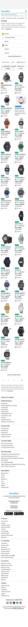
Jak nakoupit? (4, 543)
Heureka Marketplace (6, 569)
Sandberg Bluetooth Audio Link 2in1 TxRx (10, 454)
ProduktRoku (4, 589)
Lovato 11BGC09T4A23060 (7, 462)
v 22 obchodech (4, 183)
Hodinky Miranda (5, 428)
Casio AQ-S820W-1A (5, 339)
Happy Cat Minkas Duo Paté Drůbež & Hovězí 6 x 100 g (13, 464)
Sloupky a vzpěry (5, 411)
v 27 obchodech (4, 252)
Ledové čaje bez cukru (6, 415)
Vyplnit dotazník (14, 507)
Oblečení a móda (4, 487)
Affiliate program (4, 575)
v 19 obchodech (18, 183)
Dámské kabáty (4, 409)
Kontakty (3, 523)
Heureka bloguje (4, 531)
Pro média (3, 529)
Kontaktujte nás (14, 503)
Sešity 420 (3, 417)
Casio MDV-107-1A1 (19, 339)
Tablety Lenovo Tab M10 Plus (7, 422)
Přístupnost (3, 537)
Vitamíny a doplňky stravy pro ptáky (9, 405)
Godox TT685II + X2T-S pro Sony (8, 466)
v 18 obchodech (18, 344)
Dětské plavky (4, 403)
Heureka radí (4, 547)
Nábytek (3, 485)
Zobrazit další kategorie (14, 56)
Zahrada (3, 483)
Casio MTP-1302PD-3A (20, 154)
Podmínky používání (5, 525)
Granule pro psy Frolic (6, 419)
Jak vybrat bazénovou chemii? (7, 447)
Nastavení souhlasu (5, 551)
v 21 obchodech (4, 113)
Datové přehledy (5, 573)
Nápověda (3, 579)
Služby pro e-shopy (5, 567)
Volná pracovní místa (5, 527)
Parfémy (3, 475)
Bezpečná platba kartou (6, 555)
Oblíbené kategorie (6, 401)
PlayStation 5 (4, 479)
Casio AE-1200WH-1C (20, 293)
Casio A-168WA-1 (5, 177)
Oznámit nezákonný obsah (7, 535)
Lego (2, 481)
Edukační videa (4, 577)
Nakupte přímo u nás (5, 549)
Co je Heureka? (4, 521)
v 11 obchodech (4, 298)
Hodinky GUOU (4, 432)
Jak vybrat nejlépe (6, 441)
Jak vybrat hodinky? (19, 108)
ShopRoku (3, 587)
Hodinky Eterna (4, 430)
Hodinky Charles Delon (6, 434)
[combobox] (14, 14)
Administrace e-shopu (6, 563)
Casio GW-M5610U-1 (20, 177)
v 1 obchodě (3, 88)
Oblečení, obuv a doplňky (12, 18)
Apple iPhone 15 (4, 473)
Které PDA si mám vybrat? (7, 443)
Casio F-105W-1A (19, 224)
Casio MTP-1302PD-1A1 (6, 108)
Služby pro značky (5, 571)
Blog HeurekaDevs (5, 533)
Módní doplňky (21, 18)
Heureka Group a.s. (17, 607)
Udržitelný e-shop (5, 596)
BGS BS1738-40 (4, 460)
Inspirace (3, 594)
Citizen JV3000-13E (5, 131)
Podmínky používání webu (18, 608)
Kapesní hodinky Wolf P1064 (7, 85)
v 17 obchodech (18, 160)
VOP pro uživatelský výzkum (7, 557)
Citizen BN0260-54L (5, 293)
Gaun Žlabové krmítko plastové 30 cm (9, 456)
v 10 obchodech (18, 229)
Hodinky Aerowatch (5, 436)
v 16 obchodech (4, 344)
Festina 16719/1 (18, 316)
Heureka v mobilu (5, 545)
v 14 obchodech (18, 321)
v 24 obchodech (4, 321)
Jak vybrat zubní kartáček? (7, 445)
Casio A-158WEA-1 (19, 131)
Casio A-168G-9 (4, 316)
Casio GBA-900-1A (5, 270)
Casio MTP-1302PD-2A (6, 200)
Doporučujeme (5, 471)
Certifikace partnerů (5, 591)
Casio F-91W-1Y (18, 85)
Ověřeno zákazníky (5, 585)
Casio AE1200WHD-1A (6, 362)
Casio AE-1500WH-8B (6, 154)
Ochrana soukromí (5, 553)
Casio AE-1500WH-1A (6, 247)
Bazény (3, 477)
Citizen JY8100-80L (19, 200)
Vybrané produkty (6, 452)
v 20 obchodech (18, 90)
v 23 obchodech (4, 275)
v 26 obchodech (4, 160)
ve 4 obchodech (4, 135)
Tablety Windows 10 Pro (6, 413)
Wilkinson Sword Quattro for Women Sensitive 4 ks (12, 458)
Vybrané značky (5, 426)
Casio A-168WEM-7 (19, 247)
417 (22, 380)
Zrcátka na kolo (4, 407)
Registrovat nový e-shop (6, 565)
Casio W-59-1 (18, 270)
